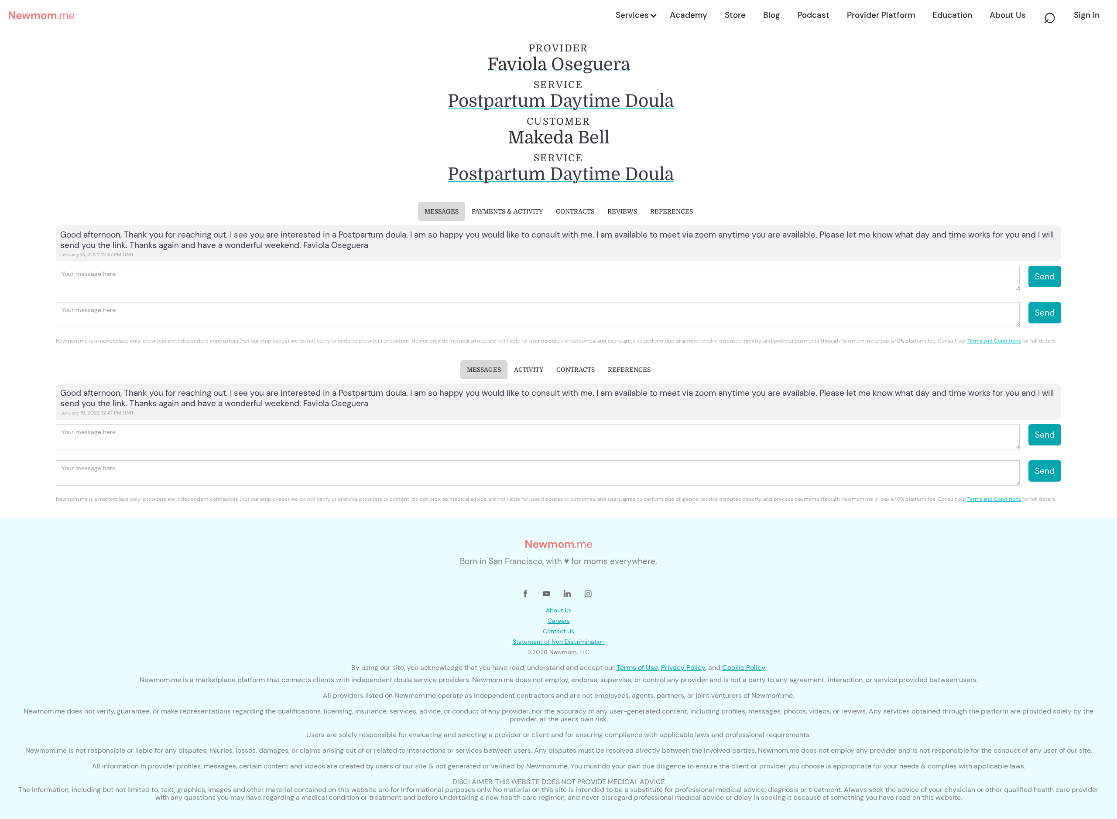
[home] (309, 15)
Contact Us (558, 631)
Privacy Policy (683, 667)
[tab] (441, 211)
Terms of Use (637, 667)
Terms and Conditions (994, 340)
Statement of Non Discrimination (559, 642)
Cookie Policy (743, 667)
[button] (635, 15)
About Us (559, 610)
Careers (559, 621)
